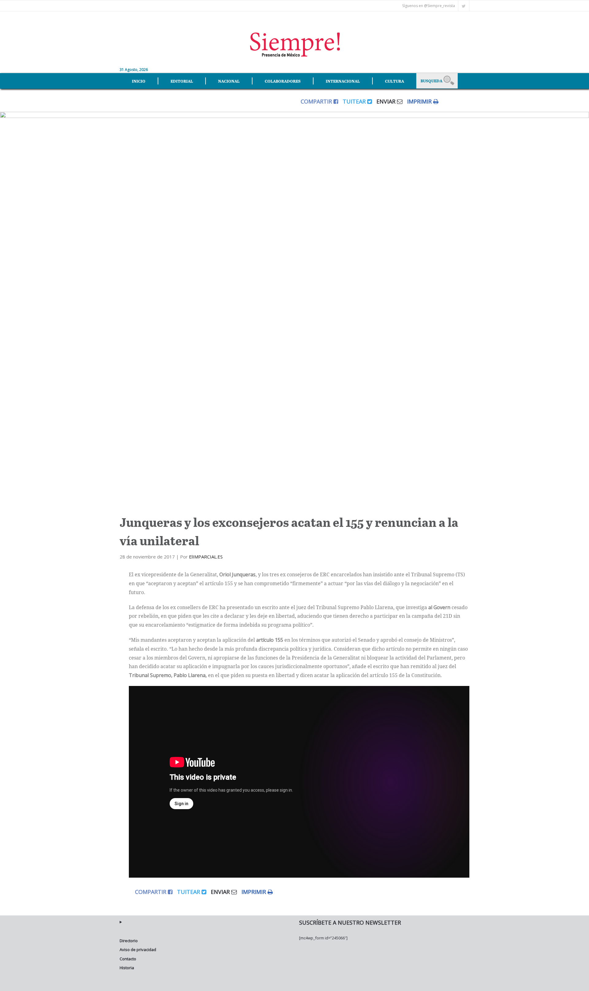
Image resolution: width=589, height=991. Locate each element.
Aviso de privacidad (138, 949)
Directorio (129, 940)
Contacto (128, 959)
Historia (127, 967)
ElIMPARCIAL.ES (206, 557)
